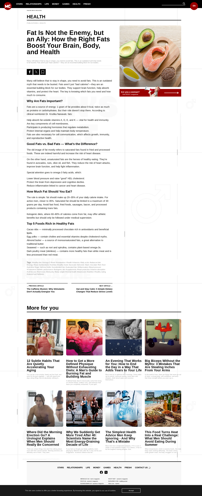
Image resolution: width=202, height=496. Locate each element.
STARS (19, 4)
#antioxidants (44, 265)
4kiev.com (113, 483)
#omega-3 (46, 262)
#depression (81, 272)
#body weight (60, 272)
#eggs (37, 267)
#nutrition (53, 265)
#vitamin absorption (97, 269)
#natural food (32, 274)
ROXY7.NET (118, 479)
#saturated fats (71, 267)
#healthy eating (100, 272)
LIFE (47, 4)
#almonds (80, 265)
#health (69, 262)
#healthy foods (62, 265)
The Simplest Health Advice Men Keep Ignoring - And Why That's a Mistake (120, 436)
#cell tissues (31, 272)
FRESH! (87, 4)
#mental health (70, 272)
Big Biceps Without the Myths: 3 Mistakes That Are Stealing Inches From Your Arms (162, 365)
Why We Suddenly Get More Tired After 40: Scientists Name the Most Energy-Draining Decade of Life (83, 438)
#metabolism (61, 262)
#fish (99, 265)
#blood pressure (95, 267)
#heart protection (83, 269)
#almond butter (45, 267)
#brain (53, 262)
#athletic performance (45, 269)
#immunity (50, 272)
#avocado (72, 265)
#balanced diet (95, 262)
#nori (104, 265)
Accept (131, 490)
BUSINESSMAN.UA (92, 483)
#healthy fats (37, 262)
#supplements (71, 269)
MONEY (55, 4)
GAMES (65, 4)
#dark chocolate (91, 265)
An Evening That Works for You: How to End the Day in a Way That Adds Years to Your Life (123, 365)
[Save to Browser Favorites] (43, 72)
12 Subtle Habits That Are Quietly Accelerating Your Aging (43, 365)
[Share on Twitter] (36, 72)
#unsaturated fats (58, 267)
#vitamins (76, 262)
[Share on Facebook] (30, 72)
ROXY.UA (89, 481)
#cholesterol (31, 269)
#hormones (41, 272)
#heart (36, 265)
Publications (32, 23)
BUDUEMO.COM (117, 481)
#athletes (40, 274)
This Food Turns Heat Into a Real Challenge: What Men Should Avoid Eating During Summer (162, 438)
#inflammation (83, 267)
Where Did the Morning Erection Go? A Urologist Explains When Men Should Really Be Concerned (44, 438)
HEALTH (76, 4)
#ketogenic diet (59, 269)
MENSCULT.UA (90, 479)
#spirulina (30, 267)
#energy (30, 265)
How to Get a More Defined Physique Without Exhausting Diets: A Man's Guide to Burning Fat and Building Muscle (84, 368)
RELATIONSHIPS (33, 4)
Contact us (141, 467)
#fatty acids (84, 262)
